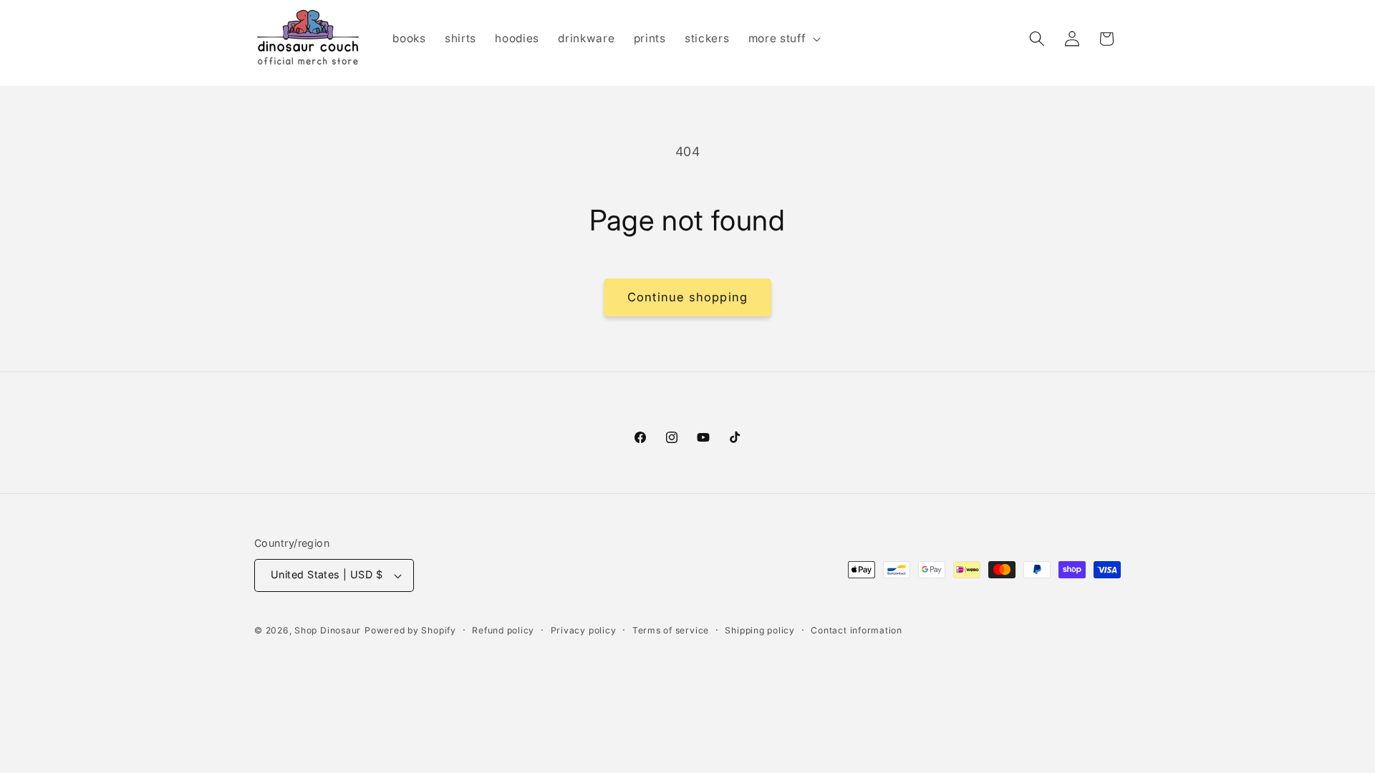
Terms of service (670, 630)
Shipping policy (760, 630)
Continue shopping (687, 297)
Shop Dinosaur (327, 630)
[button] (783, 38)
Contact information (856, 630)
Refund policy (503, 630)
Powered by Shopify (410, 630)
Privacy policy (584, 630)
